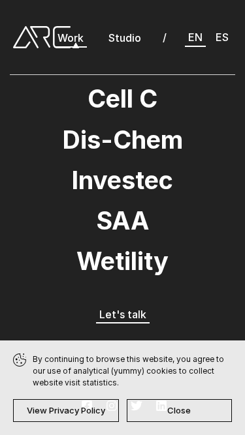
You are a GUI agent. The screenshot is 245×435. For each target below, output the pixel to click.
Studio (124, 37)
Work (70, 37)
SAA (122, 220)
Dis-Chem (123, 140)
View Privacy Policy (66, 410)
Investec (122, 180)
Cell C (122, 98)
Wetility (122, 261)
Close (179, 410)
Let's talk (122, 314)
